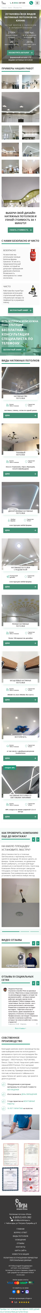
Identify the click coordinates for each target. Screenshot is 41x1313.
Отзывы (20, 1243)
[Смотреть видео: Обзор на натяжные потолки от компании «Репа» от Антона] (20, 957)
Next (37, 839)
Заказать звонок (31, 3)
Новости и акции (20, 1254)
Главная (4, 8)
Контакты (20, 1247)
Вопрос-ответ (20, 1232)
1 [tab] (10, 931)
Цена (7, 415)
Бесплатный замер (19, 310)
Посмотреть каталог (19, 52)
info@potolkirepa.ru (22, 1220)
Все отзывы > (20, 1028)
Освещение (20, 1240)
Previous (33, 839)
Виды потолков (20, 1236)
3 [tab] (34, 931)
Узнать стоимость (19, 230)
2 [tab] (24, 931)
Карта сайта (20, 1250)
